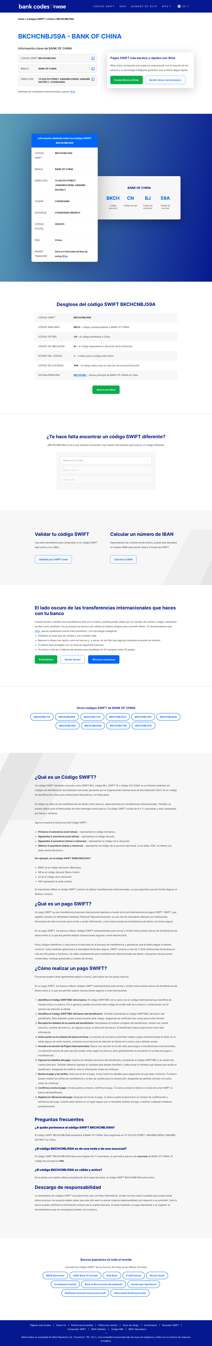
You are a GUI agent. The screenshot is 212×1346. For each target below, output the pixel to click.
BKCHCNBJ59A (65, 19)
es (184, 6)
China (50, 19)
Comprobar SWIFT (77, 1329)
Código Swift (104, 6)
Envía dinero (46, 659)
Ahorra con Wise (106, 389)
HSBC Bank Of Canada (85, 1275)
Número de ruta (144, 6)
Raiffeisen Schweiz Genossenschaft (85, 1293)
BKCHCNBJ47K (143, 725)
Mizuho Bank (157, 1275)
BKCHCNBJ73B (118, 725)
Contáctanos (150, 1325)
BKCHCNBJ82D (117, 716)
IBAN (122, 6)
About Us (61, 1325)
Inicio (21, 19)
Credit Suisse (133, 1275)
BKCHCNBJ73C (92, 716)
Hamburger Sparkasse (143, 1284)
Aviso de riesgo (131, 1325)
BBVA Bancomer (55, 1275)
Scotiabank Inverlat (65, 1284)
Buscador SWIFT (170, 1325)
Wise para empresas (103, 659)
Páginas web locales (40, 1325)
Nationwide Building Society (130, 1293)
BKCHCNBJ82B (168, 716)
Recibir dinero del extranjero (165, 80)
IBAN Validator (98, 1329)
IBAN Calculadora (137, 1329)
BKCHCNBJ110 (42, 716)
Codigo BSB (117, 1329)
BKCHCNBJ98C (67, 725)
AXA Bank (111, 1275)
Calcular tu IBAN (123, 559)
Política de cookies (107, 1325)
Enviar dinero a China (126, 80)
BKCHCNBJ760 (143, 716)
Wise (72, 91)
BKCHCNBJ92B (93, 725)
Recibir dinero (73, 659)
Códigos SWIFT (36, 19)
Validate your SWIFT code (53, 559)
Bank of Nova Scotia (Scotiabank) (103, 1284)
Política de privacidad (82, 1325)
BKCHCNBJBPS (67, 716)
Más (165, 6)
